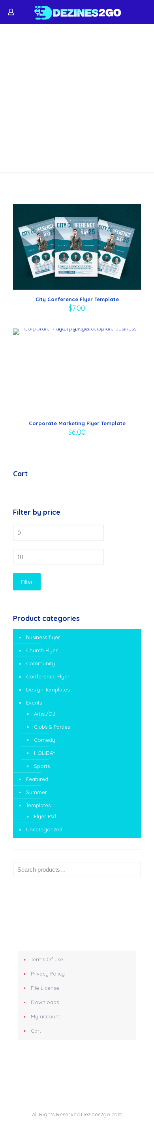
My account (45, 1016)
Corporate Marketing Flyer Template (77, 423)
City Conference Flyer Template (77, 299)
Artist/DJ (44, 713)
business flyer (43, 637)
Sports (42, 766)
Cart (36, 1030)
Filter (27, 582)
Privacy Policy (48, 973)
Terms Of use (47, 959)
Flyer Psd (45, 816)
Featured (37, 779)
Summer (36, 792)
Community (40, 663)
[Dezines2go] (77, 12)
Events (34, 702)
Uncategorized (44, 829)
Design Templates (47, 689)
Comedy (44, 740)
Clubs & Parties (52, 727)
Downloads (45, 1002)
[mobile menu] (143, 12)
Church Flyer (42, 650)
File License (45, 988)
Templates (38, 805)
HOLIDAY (44, 753)
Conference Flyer (47, 676)
